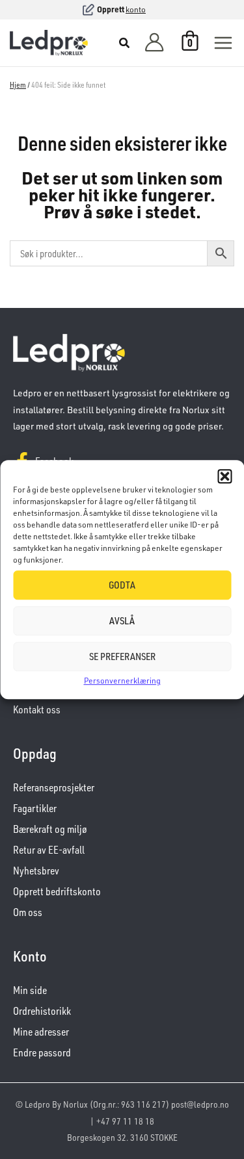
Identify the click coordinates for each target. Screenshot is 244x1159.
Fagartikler (35, 808)
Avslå (122, 621)
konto (136, 9)
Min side (30, 990)
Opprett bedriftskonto (57, 891)
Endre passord (42, 1052)
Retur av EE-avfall (49, 849)
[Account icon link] (154, 43)
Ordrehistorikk (42, 1010)
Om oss (27, 912)
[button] (224, 476)
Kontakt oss (37, 709)
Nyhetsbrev (36, 870)
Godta (122, 585)
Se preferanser (122, 656)
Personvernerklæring (122, 680)
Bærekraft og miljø (50, 828)
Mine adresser (41, 1031)
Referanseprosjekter (53, 787)
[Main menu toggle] (223, 42)
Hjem (18, 85)
